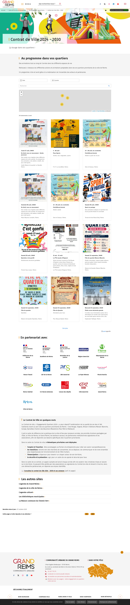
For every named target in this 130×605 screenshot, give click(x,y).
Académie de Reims (46, 356)
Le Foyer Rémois (83, 374)
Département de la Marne (102, 356)
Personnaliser (92, 602)
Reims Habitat (28, 392)
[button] (105, 10)
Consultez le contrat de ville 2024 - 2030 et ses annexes (44, 471)
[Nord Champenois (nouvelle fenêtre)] (85, 597)
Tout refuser (81, 602)
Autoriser (126, 10)
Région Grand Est (83, 356)
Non (93, 514)
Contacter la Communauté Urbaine (59, 574)
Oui (87, 514)
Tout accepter (70, 602)
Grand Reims (102, 392)
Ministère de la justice (65, 356)
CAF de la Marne (46, 374)
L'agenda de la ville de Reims (30, 488)
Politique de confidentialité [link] (108, 602)
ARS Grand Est (64, 374)
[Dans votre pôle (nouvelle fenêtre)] (100, 571)
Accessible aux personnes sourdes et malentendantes (64, 576)
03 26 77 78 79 (52, 571)
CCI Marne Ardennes (46, 392)
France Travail (27, 374)
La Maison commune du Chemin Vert (34, 501)
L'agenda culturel (26, 492)
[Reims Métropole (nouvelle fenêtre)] (106, 597)
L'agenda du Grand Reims (29, 484)
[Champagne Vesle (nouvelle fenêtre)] (44, 597)
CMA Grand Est (83, 392)
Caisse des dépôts (65, 392)
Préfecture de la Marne (28, 356)
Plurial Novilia (102, 374)
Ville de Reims (28, 409)
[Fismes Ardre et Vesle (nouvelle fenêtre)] (65, 597)
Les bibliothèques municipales (31, 496)
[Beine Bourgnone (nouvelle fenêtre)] (23, 597)
